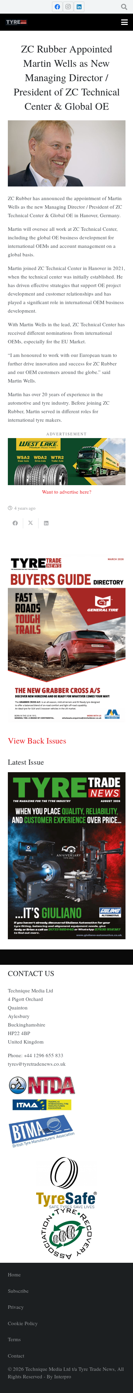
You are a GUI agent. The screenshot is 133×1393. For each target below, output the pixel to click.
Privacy (16, 1306)
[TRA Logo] (66, 1233)
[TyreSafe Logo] (66, 1182)
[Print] (66, 1085)
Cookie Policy (23, 1323)
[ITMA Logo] (66, 1104)
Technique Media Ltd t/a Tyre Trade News (70, 1368)
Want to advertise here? (66, 491)
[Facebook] (57, 6)
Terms (14, 1339)
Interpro (62, 1376)
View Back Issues (37, 740)
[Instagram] (68, 6)
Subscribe (18, 1290)
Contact (16, 1355)
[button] (124, 7)
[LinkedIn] (79, 6)
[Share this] (15, 523)
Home (14, 1274)
